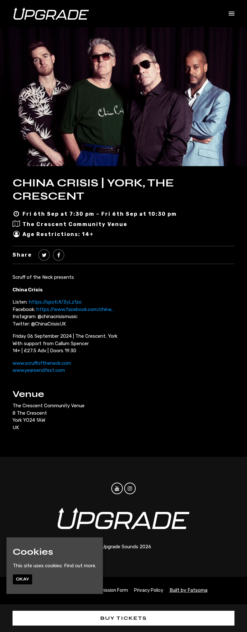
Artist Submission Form (103, 590)
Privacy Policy (148, 590)
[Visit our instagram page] (130, 489)
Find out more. (80, 566)
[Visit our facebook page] (58, 255)
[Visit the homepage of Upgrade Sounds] (51, 13)
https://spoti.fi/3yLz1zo (55, 302)
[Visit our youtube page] (117, 489)
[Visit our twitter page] (44, 255)
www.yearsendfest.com (39, 370)
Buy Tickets (123, 618)
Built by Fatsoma (188, 590)
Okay (22, 579)
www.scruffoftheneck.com (42, 363)
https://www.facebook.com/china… (75, 309)
